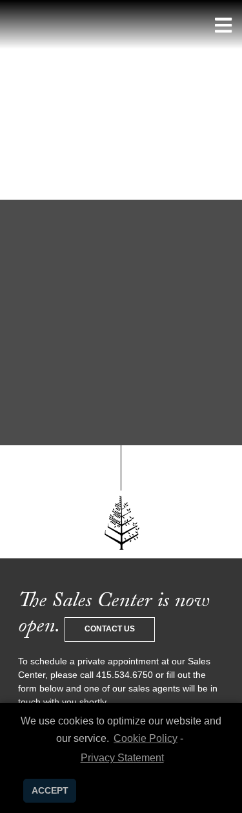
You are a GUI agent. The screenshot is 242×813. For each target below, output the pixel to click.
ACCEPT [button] (50, 790)
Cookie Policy (145, 738)
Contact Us (110, 628)
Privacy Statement (122, 757)
